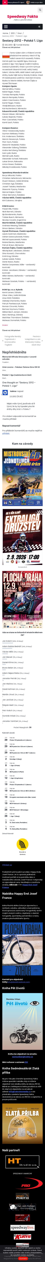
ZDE (26, 1062)
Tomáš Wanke (22, 45)
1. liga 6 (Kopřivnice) (16, 778)
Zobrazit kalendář (8, 833)
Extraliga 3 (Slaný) (16, 759)
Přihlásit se (7, 865)
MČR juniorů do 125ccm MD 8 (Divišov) (22, 791)
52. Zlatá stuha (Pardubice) (18, 822)
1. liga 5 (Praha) (15, 765)
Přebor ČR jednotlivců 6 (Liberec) (21, 740)
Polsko (5, 325)
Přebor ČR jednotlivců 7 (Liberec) (21, 784)
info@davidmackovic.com (19, 982)
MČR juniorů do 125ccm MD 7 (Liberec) (22, 753)
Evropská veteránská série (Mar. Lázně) (23, 797)
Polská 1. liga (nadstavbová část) (17, 375)
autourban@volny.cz (22, 1056)
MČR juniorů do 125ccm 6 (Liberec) (21, 746)
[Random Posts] (39, 26)
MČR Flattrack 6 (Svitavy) (18, 803)
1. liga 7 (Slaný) (15, 816)
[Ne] (42, 1253)
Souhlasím (23, 1258)
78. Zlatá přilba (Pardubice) (18, 829)
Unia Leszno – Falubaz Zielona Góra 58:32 (21, 367)
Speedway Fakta (22, 16)
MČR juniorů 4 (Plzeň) (17, 772)
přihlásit (5, 433)
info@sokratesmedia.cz (20, 1091)
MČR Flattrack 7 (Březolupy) (19, 810)
